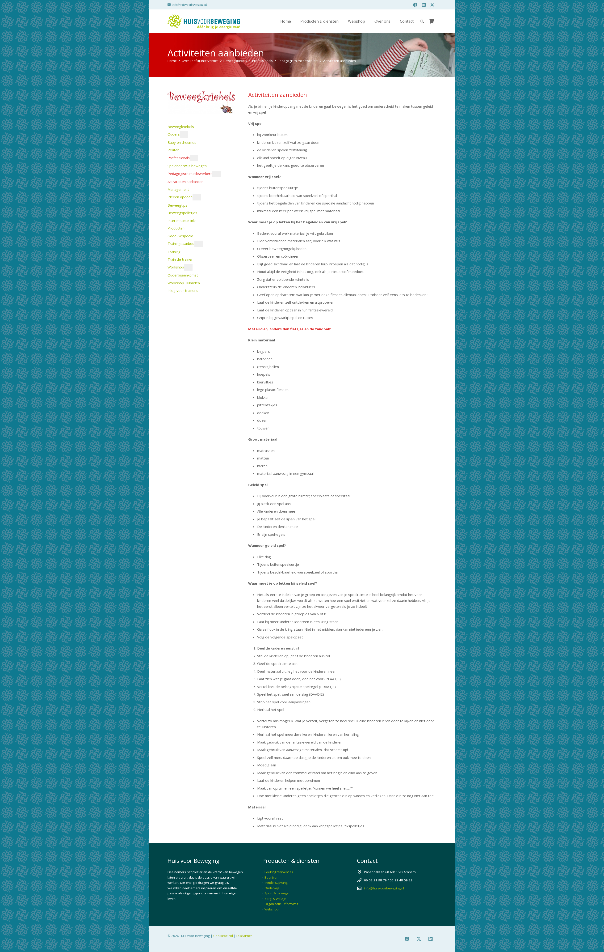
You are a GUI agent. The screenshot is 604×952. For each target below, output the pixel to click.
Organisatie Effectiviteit (281, 904)
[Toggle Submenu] (184, 134)
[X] (432, 4)
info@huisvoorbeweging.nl (384, 888)
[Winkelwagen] (431, 21)
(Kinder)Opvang (276, 882)
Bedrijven (271, 877)
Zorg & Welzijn (275, 899)
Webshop (271, 909)
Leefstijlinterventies (278, 872)
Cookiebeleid (223, 936)
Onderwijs (271, 888)
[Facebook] (415, 4)
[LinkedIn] (423, 4)
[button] (422, 21)
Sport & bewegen (277, 893)
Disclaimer (244, 936)
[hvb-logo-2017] (204, 21)
